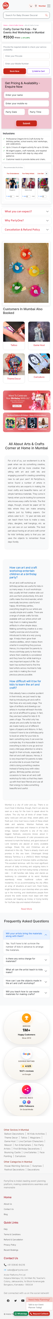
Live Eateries (30, 1152)
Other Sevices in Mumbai (16, 1129)
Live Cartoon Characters (31, 1141)
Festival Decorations (14, 1169)
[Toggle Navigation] (48, 5)
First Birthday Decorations (26, 1148)
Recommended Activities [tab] (13, 167)
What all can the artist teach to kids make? (24, 970)
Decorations (33, 1169)
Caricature (20, 1156)
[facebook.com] (8, 1300)
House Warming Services (16, 1165)
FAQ (5, 1229)
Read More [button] (26, 908)
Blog (5, 1214)
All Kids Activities (36, 1133)
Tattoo (24, 1137)
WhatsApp (22, 1313)
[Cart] (31, 6)
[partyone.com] (6, 6)
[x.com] (15, 1300)
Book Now (14, 71)
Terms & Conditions (12, 1234)
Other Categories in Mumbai (18, 1162)
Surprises (37, 1165)
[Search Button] (46, 15)
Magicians (35, 1137)
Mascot (8, 1145)
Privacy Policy (10, 1245)
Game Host (10, 1141)
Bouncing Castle (12, 1152)
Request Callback (40, 1313)
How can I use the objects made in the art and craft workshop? (23, 982)
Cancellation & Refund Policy (22, 229)
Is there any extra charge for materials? (20, 960)
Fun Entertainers (23, 1145)
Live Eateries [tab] (42, 173)
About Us (8, 1204)
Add (17, 196)
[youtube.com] (23, 1300)
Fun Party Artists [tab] (28, 173)
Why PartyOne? (14, 220)
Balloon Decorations (14, 1133)
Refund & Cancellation (13, 1239)
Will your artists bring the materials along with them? (24, 934)
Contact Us (8, 1209)
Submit (26, 123)
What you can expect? (18, 211)
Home (5, 25)
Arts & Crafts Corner (16, 25)
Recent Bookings (11, 1250)
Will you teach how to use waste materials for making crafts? (22, 992)
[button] (12, 183)
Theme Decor (11, 1137)
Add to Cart (39, 71)
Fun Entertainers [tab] (13, 173)
